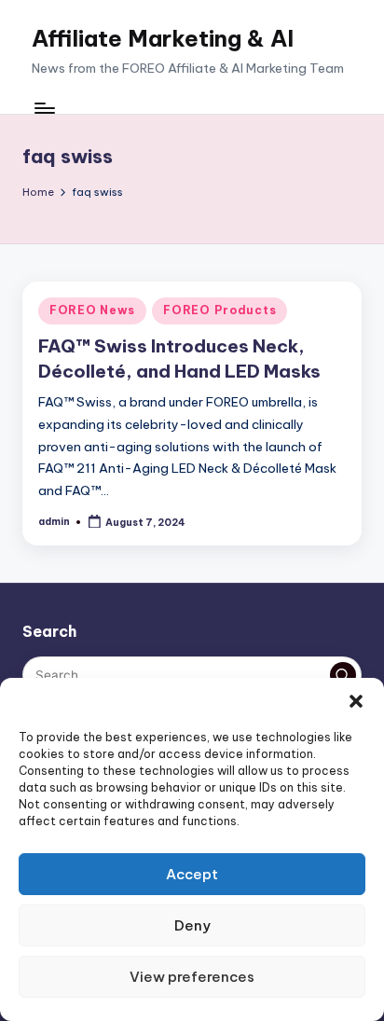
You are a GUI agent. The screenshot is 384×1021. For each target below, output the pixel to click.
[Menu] (43, 108)
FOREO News (92, 310)
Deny (192, 925)
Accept (192, 874)
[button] (356, 701)
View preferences (192, 977)
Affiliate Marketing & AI (163, 38)
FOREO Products (219, 310)
